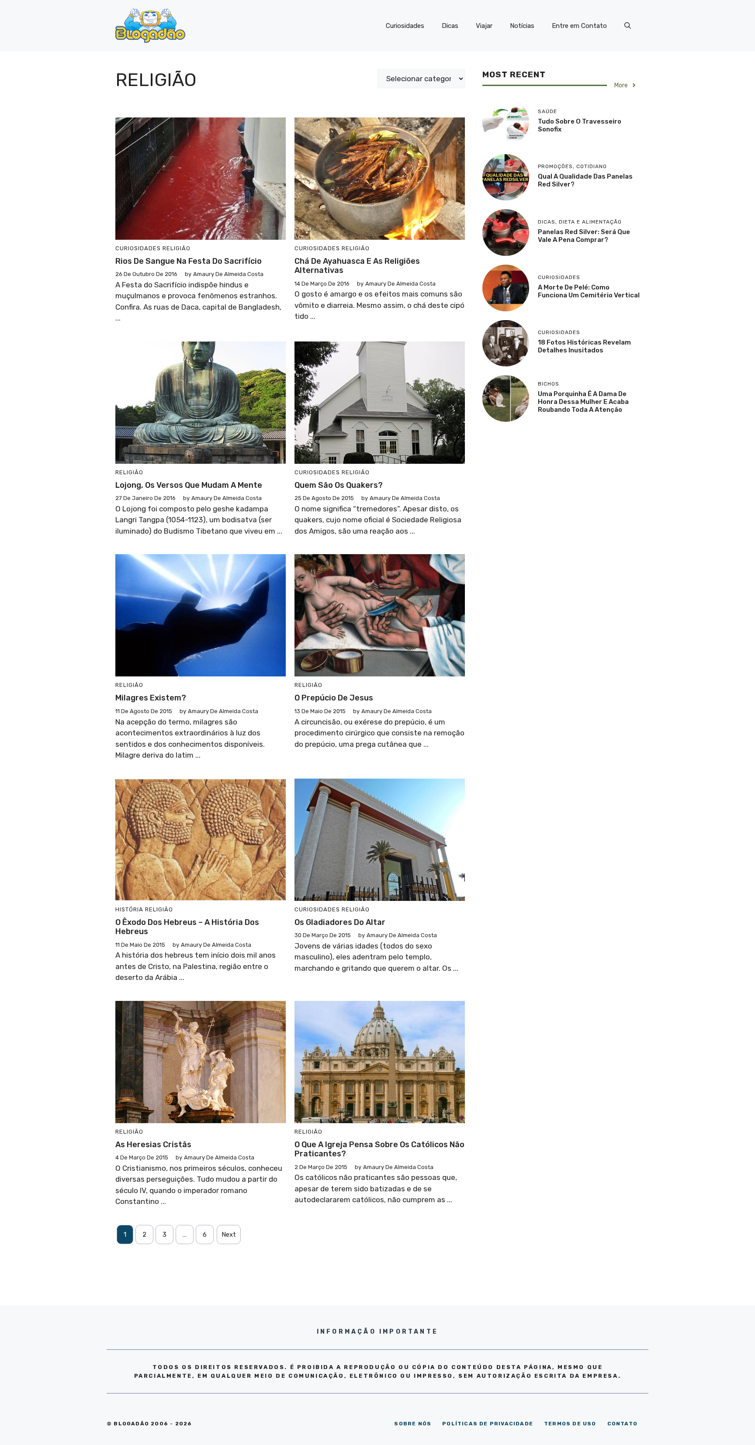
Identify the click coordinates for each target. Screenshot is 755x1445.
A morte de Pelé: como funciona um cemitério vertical (589, 291)
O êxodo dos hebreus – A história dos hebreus (187, 927)
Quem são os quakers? (338, 485)
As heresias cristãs (153, 1144)
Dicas (450, 26)
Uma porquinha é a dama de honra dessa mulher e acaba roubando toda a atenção (583, 402)
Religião (176, 248)
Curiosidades (405, 26)
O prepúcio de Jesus (333, 698)
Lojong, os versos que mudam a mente (188, 485)
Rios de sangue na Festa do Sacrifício (188, 261)
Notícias (522, 26)
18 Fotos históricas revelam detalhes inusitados (584, 346)
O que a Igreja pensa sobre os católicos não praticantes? (379, 1149)
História (129, 909)
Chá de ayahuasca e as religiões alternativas (357, 266)
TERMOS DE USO (570, 1424)
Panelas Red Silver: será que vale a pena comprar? (584, 236)
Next (229, 1234)
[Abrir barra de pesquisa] (628, 26)
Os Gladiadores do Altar (339, 922)
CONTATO (622, 1424)
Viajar (484, 26)
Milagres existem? (150, 698)
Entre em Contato (579, 26)
